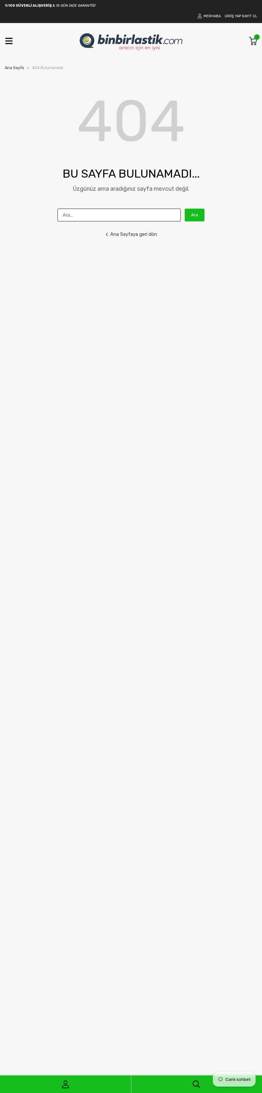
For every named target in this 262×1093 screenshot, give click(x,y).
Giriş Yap (233, 16)
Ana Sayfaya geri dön (133, 234)
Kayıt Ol (249, 16)
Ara (194, 214)
